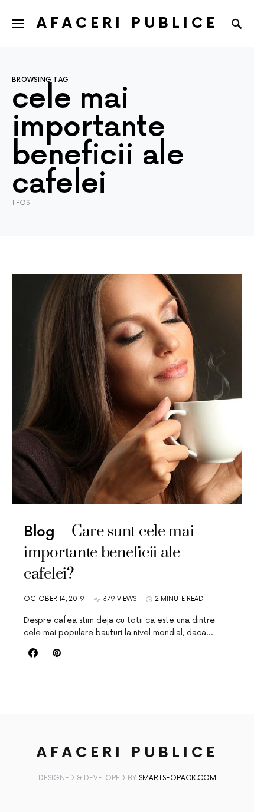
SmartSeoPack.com (177, 778)
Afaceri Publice (127, 23)
